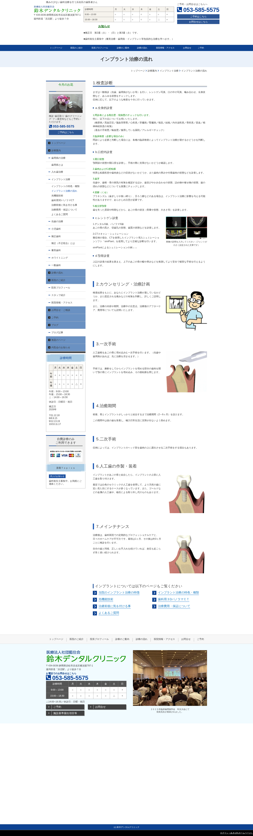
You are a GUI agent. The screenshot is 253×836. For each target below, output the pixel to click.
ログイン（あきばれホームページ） (236, 833)
